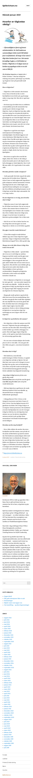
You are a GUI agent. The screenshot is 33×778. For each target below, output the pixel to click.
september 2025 (9, 641)
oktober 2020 (8, 715)
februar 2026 (8, 630)
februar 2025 (8, 656)
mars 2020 (7, 730)
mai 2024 (7, 676)
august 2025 (7, 643)
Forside (5, 755)
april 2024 (7, 678)
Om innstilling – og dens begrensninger (16, 605)
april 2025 (7, 652)
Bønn (4, 766)
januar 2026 (7, 633)
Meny (28, 5)
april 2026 (7, 626)
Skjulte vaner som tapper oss (13, 603)
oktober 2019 (8, 741)
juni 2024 (7, 674)
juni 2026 (7, 622)
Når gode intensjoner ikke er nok (14, 598)
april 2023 (7, 687)
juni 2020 (7, 724)
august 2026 (8, 618)
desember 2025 (8, 635)
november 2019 (8, 739)
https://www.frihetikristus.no (13, 453)
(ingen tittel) (8, 596)
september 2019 (9, 743)
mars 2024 (7, 680)
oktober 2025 (8, 639)
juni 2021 (7, 698)
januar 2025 (7, 659)
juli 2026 (6, 620)
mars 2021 (7, 704)
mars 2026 (7, 628)
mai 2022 (7, 691)
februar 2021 (8, 706)
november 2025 (8, 637)
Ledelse (12, 457)
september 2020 (9, 717)
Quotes (5, 770)
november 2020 (9, 713)
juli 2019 (6, 747)
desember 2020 (9, 711)
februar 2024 (8, 682)
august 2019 (7, 745)
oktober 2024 (8, 665)
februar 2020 (8, 732)
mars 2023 (7, 689)
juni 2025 (7, 648)
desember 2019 (8, 737)
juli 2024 (6, 672)
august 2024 (8, 669)
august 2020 (8, 719)
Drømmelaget (8, 600)
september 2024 (9, 667)
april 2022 (7, 693)
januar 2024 (7, 685)
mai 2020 (7, 726)
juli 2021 (6, 695)
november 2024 (9, 663)
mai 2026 (7, 624)
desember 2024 (8, 661)
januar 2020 (7, 734)
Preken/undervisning (20, 457)
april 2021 (7, 702)
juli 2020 (7, 721)
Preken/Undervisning (9, 762)
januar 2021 (7, 708)
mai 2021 (6, 700)
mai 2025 (7, 650)
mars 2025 (7, 654)
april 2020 (7, 728)
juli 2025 (6, 646)
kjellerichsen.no (10, 6)
